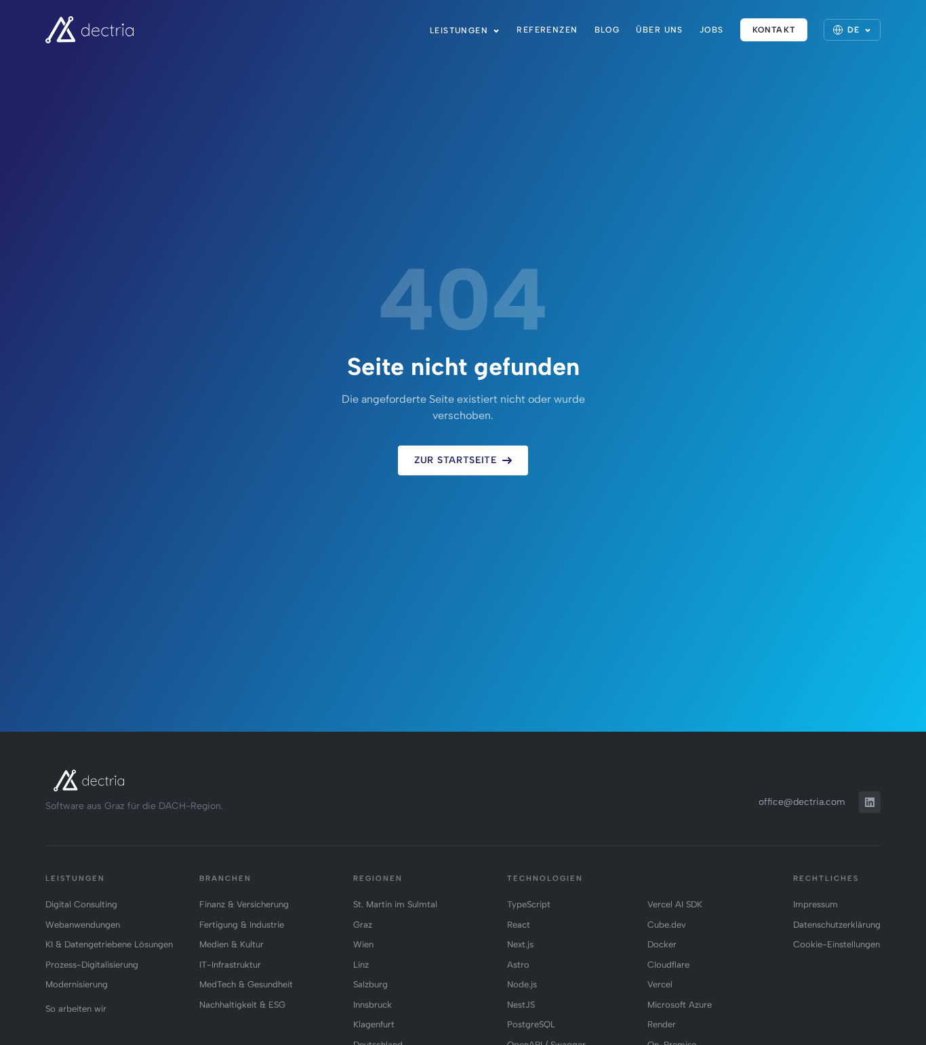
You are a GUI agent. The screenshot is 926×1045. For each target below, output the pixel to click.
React (518, 925)
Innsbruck (372, 1005)
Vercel (659, 984)
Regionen (378, 878)
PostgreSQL (531, 1024)
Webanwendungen (82, 925)
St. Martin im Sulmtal (395, 904)
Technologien (545, 878)
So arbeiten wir (75, 1009)
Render (661, 1024)
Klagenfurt (374, 1024)
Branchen (225, 878)
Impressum (815, 904)
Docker (662, 944)
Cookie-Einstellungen (836, 944)
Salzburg (370, 984)
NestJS (521, 1005)
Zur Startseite (455, 460)
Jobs (712, 30)
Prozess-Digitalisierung (91, 965)
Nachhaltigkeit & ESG (242, 1005)
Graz (362, 925)
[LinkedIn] (870, 802)
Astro (518, 965)
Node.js (522, 984)
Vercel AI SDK (674, 904)
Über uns (659, 30)
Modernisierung (76, 984)
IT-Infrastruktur (230, 965)
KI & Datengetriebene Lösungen (109, 944)
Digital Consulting (81, 904)
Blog (607, 30)
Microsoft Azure (679, 1005)
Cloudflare (668, 965)
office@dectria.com (802, 802)
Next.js (520, 944)
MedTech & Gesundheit (246, 984)
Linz (361, 965)
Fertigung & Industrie (241, 925)
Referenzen (547, 30)
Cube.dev (666, 925)
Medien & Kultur (231, 944)
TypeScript (528, 904)
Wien (363, 944)
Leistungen (459, 30)
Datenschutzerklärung (837, 925)
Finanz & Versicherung (244, 904)
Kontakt (773, 30)
